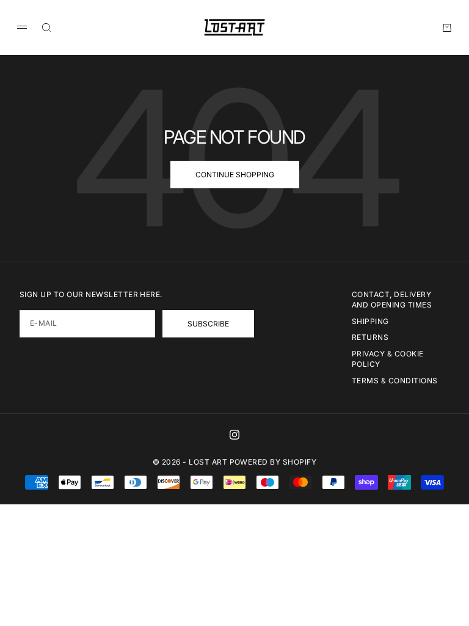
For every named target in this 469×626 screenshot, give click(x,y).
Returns (370, 337)
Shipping (370, 321)
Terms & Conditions (395, 380)
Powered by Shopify (273, 461)
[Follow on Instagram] (234, 435)
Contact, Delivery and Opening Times (392, 299)
